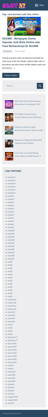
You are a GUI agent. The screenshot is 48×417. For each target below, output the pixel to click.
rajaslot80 (11, 372)
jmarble (11, 365)
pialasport (11, 177)
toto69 (10, 325)
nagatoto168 (13, 397)
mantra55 (11, 312)
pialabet (11, 196)
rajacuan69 (12, 343)
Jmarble (11, 403)
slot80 (10, 262)
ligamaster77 (13, 337)
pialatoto (11, 384)
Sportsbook (7, 51)
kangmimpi (12, 300)
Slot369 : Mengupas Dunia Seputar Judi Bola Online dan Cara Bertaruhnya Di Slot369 (21, 42)
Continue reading (10, 75)
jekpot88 (11, 231)
